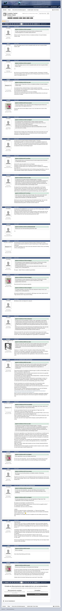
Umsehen (6, 6)
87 (21, 582)
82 (10, 582)
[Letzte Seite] (39, 24)
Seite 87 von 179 (43, 582)
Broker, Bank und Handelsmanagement (26, 16)
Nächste (35, 582)
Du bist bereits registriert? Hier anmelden (41, 6)
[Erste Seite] (3, 24)
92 (32, 582)
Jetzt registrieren (54, 6)
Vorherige (6, 582)
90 (28, 582)
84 (14, 582)
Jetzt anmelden (37, 594)
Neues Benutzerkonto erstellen (15, 595)
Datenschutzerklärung (10, 609)
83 (12, 582)
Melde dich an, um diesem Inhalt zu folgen (30, 13)
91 (30, 582)
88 (23, 582)
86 (19, 582)
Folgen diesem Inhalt (42, 13)
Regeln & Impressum (15, 6)
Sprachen (3, 609)
